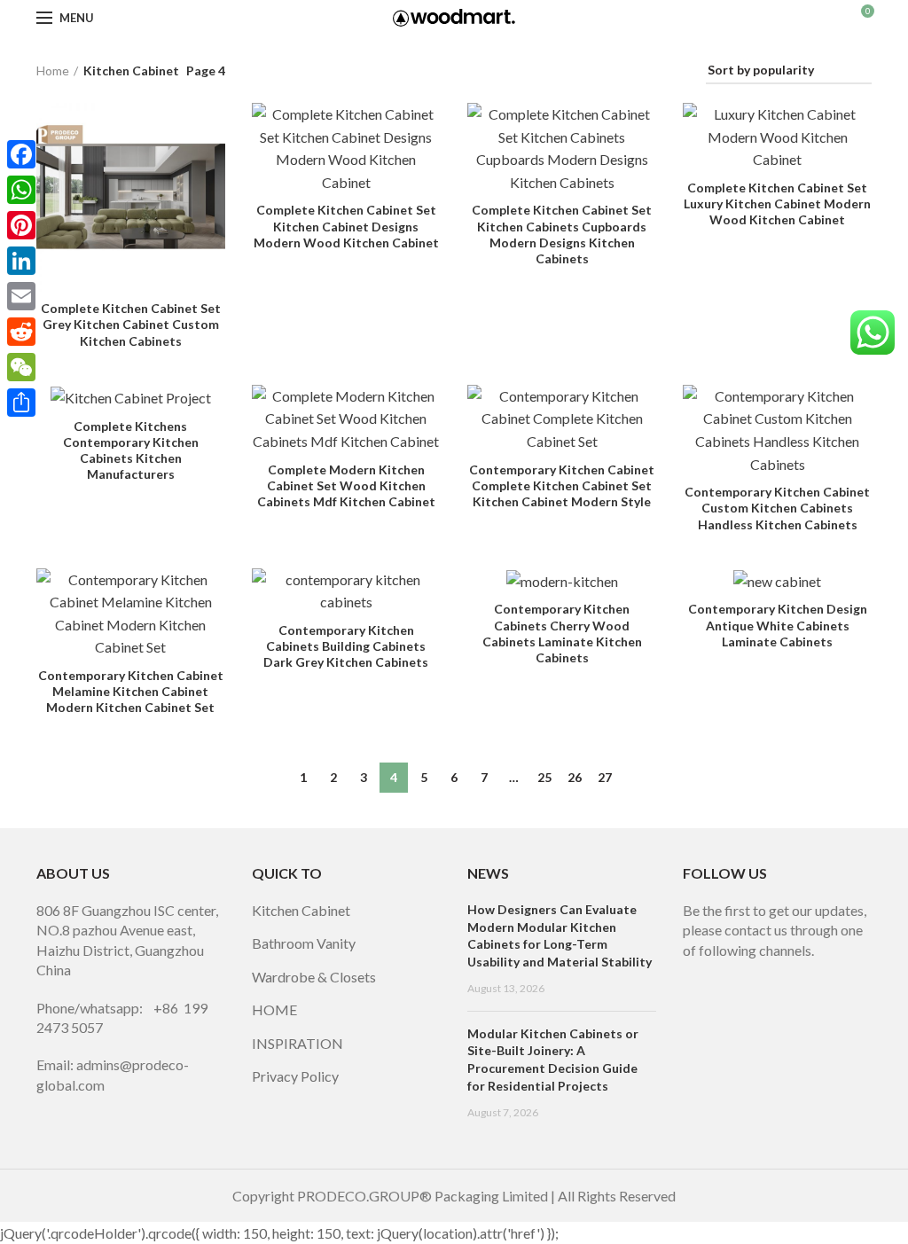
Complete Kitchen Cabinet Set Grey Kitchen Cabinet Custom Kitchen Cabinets (131, 324)
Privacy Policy (295, 1076)
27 (605, 777)
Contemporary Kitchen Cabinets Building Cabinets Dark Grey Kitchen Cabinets (345, 645)
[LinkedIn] (21, 260)
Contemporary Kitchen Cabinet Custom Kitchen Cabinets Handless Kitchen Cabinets (777, 507)
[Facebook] (695, 973)
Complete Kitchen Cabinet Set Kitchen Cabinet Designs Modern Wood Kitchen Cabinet (346, 225)
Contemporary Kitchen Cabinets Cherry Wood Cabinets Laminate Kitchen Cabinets (562, 633)
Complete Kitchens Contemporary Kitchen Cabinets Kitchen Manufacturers (131, 450)
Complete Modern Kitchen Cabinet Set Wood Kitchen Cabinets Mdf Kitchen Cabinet (346, 485)
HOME (274, 1009)
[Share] (21, 402)
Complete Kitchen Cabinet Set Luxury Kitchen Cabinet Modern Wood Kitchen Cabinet (777, 203)
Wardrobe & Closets (314, 976)
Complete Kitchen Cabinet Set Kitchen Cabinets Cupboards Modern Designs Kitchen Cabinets (562, 234)
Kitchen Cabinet (301, 910)
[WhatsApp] (21, 189)
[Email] (21, 296)
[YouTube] (744, 973)
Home (52, 70)
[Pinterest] (769, 973)
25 (544, 777)
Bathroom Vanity (304, 943)
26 (575, 777)
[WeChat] (21, 367)
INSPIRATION (297, 1043)
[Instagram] (720, 973)
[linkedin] (794, 973)
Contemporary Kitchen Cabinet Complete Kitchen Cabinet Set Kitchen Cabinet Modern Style (561, 485)
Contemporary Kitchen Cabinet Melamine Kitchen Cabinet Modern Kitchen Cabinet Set (130, 691)
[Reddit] (21, 331)
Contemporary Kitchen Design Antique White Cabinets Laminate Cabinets (777, 624)
